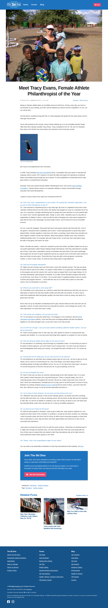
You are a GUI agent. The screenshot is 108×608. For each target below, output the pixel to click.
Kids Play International (43, 172)
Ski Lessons (75, 555)
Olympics (29, 488)
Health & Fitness (76, 574)
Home (25, 5)
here (81, 446)
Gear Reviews (44, 558)
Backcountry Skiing (45, 561)
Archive (73, 580)
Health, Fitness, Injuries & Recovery (51, 577)
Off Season (75, 577)
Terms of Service (12, 567)
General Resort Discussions (48, 570)
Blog (42, 5)
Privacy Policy (12, 570)
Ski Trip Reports (44, 574)
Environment (75, 570)
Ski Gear (42, 555)
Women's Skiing (76, 567)
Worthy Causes (84, 100)
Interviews (75, 100)
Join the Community (37, 474)
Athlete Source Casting (49, 385)
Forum (34, 5)
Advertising (11, 561)
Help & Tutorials (12, 564)
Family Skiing (43, 567)
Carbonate (29, 589)
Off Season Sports (45, 580)
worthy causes (38, 488)
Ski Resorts (75, 564)
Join (98, 4)
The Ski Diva (11, 551)
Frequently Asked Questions (16, 558)
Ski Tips (42, 564)
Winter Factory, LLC (17, 586)
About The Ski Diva (13, 555)
